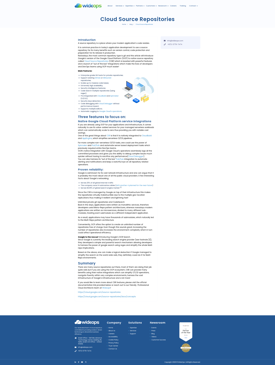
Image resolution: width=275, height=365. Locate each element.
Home (124, 24)
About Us (111, 331)
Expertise (129, 6)
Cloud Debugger (106, 103)
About (110, 6)
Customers (150, 6)
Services (119, 6)
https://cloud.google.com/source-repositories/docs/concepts (107, 296)
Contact (192, 6)
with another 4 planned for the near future (134, 185)
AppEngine (87, 138)
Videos (153, 337)
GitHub (98, 78)
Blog (153, 334)
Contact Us (112, 349)
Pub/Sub (96, 145)
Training (183, 6)
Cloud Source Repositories (96, 61)
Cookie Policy (113, 340)
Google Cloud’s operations (110, 111)
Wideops (106, 288)
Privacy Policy (113, 343)
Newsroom (162, 6)
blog (131, 24)
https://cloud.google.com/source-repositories (99, 292)
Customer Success (158, 340)
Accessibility (113, 337)
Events (153, 328)
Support (133, 334)
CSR (109, 135)
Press (153, 331)
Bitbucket (107, 78)
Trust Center (113, 346)
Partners (139, 6)
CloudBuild (101, 96)
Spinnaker (114, 96)
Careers (173, 6)
